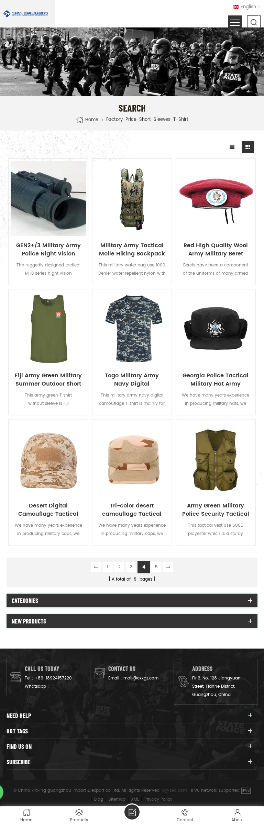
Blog (98, 799)
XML (135, 799)
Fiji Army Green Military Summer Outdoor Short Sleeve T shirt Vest (48, 379)
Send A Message (132, 812)
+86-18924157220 (53, 678)
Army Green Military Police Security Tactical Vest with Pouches (215, 510)
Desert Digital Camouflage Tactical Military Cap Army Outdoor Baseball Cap (48, 510)
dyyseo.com (174, 790)
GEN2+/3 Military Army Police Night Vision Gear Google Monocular (48, 249)
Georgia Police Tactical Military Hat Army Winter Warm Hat (216, 379)
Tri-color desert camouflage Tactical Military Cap (132, 510)
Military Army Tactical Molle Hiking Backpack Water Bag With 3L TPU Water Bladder (132, 249)
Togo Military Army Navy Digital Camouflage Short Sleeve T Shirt (132, 379)
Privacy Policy (158, 799)
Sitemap (117, 799)
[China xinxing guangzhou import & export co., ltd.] (25, 13)
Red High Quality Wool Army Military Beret (216, 249)
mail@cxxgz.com (140, 678)
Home (91, 120)
